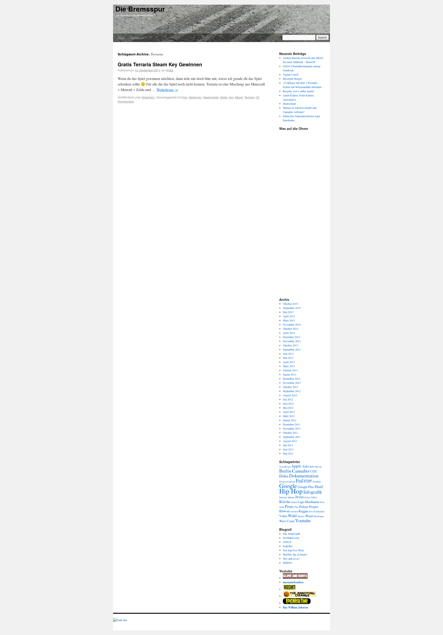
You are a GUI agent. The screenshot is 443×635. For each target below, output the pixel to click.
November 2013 (292, 341)
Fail (299, 480)
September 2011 (292, 437)
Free (184, 97)
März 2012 (289, 416)
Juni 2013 (288, 353)
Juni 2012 (288, 403)
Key (231, 97)
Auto (305, 466)
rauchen (294, 511)
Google (288, 486)
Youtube (303, 520)
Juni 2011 (288, 449)
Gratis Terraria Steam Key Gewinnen (160, 64)
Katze (308, 497)
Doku (283, 476)
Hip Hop (291, 490)
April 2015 (289, 316)
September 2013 (292, 349)
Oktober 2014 (290, 328)
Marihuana (312, 502)
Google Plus (306, 487)
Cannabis (300, 470)
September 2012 (292, 391)
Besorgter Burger (292, 78)
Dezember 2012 (291, 378)
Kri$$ (169, 70)
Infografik (312, 491)
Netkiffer (288, 546)
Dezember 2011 (291, 424)
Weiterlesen (167, 89)
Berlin (285, 470)
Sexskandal (318, 511)
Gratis (223, 97)
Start (121, 38)
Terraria (249, 97)
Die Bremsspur (140, 9)
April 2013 (289, 362)
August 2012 (290, 395)
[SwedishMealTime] (295, 578)
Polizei (303, 506)
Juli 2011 (288, 445)
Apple (296, 466)
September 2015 (292, 308)
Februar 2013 (290, 370)
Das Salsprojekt (291, 533)
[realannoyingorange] (299, 596)
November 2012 (292, 383)
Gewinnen (195, 97)
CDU (313, 471)
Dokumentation (303, 475)
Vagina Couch (290, 74)
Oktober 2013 (290, 345)
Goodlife (316, 481)
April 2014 (289, 333)
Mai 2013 (288, 358)
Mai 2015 (288, 312)
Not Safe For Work (293, 550)
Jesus (299, 496)
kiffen (314, 497)
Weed (309, 516)
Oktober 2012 (290, 387)
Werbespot (318, 516)
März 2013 (289, 366)
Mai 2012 (288, 407)
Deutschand (289, 103)
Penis (289, 506)
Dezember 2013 (291, 337)
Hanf (319, 486)
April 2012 (289, 412)
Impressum (136, 38)
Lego (301, 502)
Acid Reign (284, 466)
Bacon (318, 466)
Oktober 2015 (290, 303)
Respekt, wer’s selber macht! (298, 91)
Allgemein (148, 97)
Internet (283, 497)
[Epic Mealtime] (297, 603)
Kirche (284, 501)
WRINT (287, 563)
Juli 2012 (288, 399)
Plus (296, 507)
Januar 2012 (289, 420)
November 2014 (292, 324)
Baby (311, 466)
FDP (308, 481)
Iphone (291, 497)
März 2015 (289, 320)
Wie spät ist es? (291, 558)
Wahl (292, 515)
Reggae (303, 511)
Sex (311, 511)
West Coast (286, 521)
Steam (239, 97)
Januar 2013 (289, 374)
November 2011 (292, 428)
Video (283, 516)
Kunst (294, 502)
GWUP (287, 542)
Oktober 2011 (290, 432)
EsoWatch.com (291, 538)
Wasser (301, 516)
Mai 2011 (288, 453)
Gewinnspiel (211, 97)
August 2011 (290, 441)
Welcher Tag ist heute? (295, 554)
